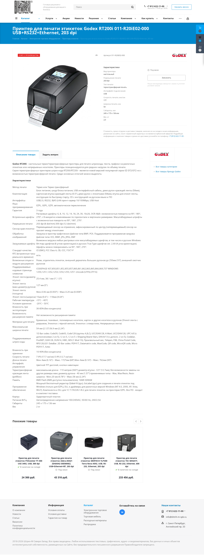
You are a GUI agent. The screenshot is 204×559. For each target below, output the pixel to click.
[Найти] (132, 7)
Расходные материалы (95, 520)
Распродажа (90, 524)
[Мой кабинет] (188, 18)
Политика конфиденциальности (23, 526)
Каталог (88, 505)
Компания (18, 505)
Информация (56, 505)
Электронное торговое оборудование (95, 511)
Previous (136, 421)
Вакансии (17, 521)
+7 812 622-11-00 (155, 6)
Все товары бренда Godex (168, 171)
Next (140, 421)
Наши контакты (171, 505)
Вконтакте (122, 512)
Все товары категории (166, 166)
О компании (18, 510)
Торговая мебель (92, 516)
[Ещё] (180, 18)
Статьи (15, 517)
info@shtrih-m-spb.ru (176, 516)
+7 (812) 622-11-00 (176, 136)
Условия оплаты (56, 510)
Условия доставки (57, 514)
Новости (16, 514)
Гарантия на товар (57, 517)
